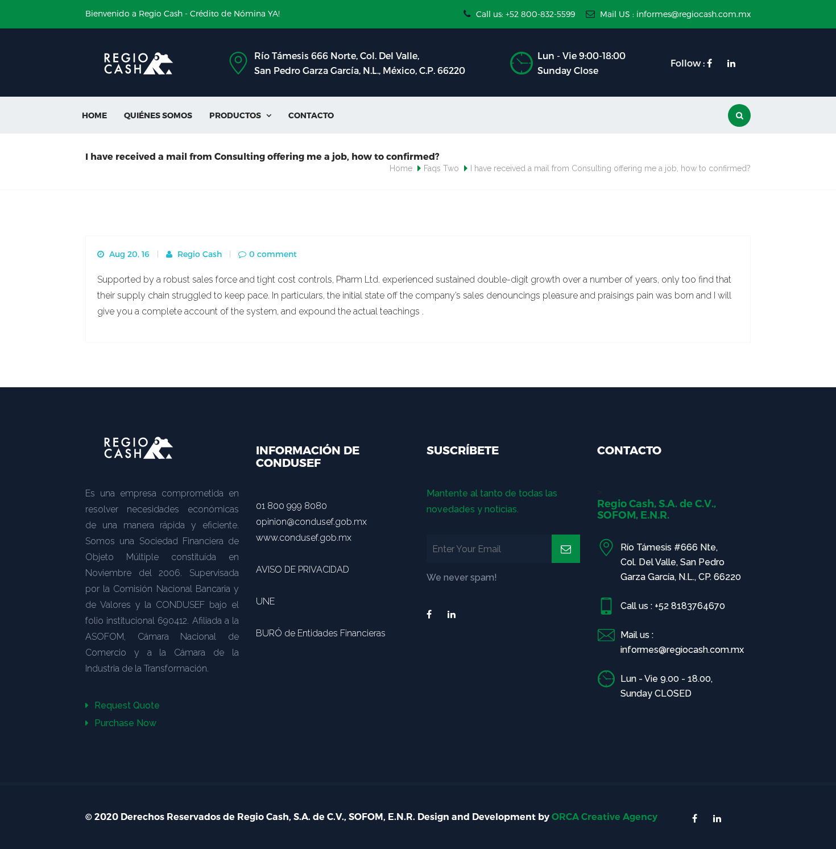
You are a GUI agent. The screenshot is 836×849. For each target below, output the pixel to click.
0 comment (273, 254)
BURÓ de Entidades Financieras (321, 633)
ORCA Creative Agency (604, 816)
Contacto (311, 115)
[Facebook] (429, 614)
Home (94, 115)
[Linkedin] (452, 614)
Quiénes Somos (158, 115)
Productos (240, 115)
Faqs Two (441, 168)
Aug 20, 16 (128, 254)
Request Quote (126, 705)
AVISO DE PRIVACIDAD (302, 569)
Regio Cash (198, 254)
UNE (265, 601)
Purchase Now (124, 723)
